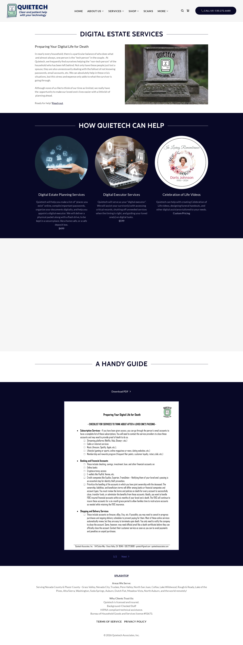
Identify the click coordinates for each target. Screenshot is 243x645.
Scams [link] (148, 11)
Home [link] (79, 11)
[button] (95, 11)
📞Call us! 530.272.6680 (216, 10)
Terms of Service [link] (109, 621)
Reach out (57, 103)
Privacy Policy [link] (135, 621)
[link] (28, 10)
